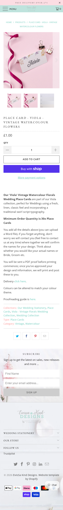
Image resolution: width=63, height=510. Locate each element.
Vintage (19, 323)
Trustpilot (9, 453)
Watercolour (32, 323)
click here (20, 281)
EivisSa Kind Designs (25, 475)
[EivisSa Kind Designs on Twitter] (15, 464)
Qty (6, 142)
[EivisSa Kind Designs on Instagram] (34, 464)
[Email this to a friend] (44, 336)
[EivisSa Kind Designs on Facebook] (22, 464)
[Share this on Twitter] (17, 336)
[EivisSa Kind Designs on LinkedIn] (40, 464)
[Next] (56, 60)
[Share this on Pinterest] (35, 336)
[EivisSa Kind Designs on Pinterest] (28, 464)
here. (33, 299)
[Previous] (6, 60)
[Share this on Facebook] (26, 336)
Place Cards (17, 319)
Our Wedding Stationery (32, 308)
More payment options (31, 177)
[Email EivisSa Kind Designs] (47, 464)
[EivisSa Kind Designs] (31, 8)
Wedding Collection (27, 315)
